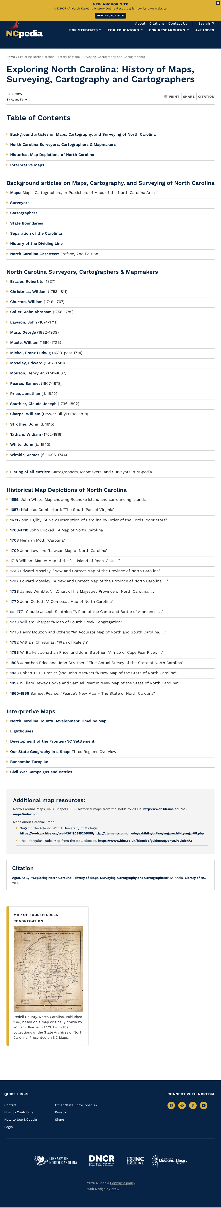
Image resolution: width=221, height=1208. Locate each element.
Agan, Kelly (19, 99)
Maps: (15, 192)
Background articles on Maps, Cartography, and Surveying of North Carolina (83, 134)
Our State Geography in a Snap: (40, 751)
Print (174, 97)
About (140, 23)
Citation (206, 97)
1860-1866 (19, 693)
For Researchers (167, 30)
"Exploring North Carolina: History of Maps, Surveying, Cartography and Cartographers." (100, 878)
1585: (14, 499)
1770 (14, 601)
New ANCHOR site (110, 15)
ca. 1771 (17, 611)
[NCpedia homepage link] (24, 29)
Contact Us (177, 23)
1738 (14, 591)
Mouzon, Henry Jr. (27, 373)
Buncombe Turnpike (29, 761)
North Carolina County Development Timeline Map (58, 721)
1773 (14, 622)
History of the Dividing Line (36, 243)
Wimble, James (24, 454)
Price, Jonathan (25, 393)
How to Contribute (18, 1112)
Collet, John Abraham (31, 311)
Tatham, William (25, 434)
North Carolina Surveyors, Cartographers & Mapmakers (63, 144)
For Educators (123, 30)
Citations (156, 23)
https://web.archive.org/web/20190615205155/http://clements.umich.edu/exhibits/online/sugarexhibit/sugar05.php (112, 833)
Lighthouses (21, 731)
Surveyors (20, 202)
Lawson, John (23, 322)
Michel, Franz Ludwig (30, 352)
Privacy (60, 1112)
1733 (14, 571)
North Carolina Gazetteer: (34, 253)
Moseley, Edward (26, 363)
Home (10, 56)
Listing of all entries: (30, 472)
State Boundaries (26, 223)
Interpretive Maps (27, 165)
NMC (115, 1189)
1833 (14, 673)
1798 (14, 652)
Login (8, 1127)
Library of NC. (195, 878)
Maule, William (24, 342)
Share (189, 97)
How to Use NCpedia (20, 1120)
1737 (14, 581)
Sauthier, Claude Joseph (33, 403)
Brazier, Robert (24, 281)
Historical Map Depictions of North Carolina (52, 154)
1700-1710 (19, 530)
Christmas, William (28, 291)
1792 (14, 642)
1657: (15, 509)
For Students (83, 30)
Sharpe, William (25, 414)
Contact (10, 1105)
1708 (14, 540)
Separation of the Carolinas (36, 233)
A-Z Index (205, 30)
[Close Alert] (218, 3)
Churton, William (26, 301)
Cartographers (24, 212)
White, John (21, 444)
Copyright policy (122, 1183)
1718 (14, 560)
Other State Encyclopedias (76, 1105)
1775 (14, 632)
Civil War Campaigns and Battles (41, 772)
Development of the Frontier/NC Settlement (52, 741)
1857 (14, 683)
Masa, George (23, 332)
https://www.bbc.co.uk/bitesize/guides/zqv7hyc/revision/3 (145, 841)
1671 (14, 520)
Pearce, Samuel (25, 383)
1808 (14, 662)
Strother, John (24, 424)
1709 (14, 550)
